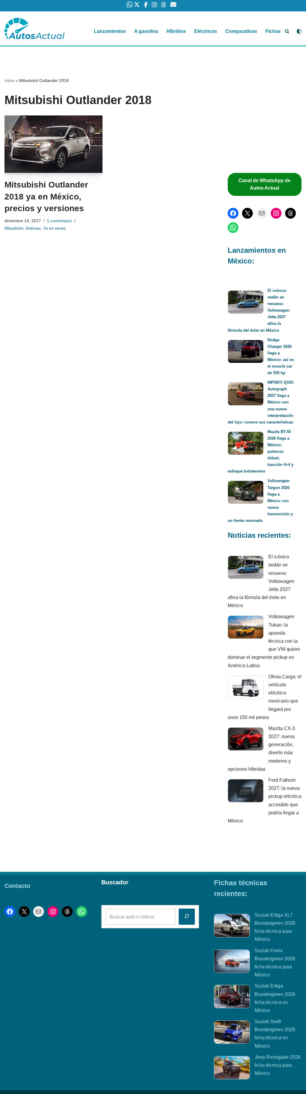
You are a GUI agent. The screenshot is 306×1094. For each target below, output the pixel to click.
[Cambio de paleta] (299, 31)
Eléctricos (205, 31)
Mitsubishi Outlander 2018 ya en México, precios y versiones (46, 196)
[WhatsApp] (233, 227)
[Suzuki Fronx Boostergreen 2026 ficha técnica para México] (232, 962)
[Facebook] (233, 213)
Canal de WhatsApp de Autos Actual (264, 184)
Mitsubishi (13, 228)
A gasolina (146, 31)
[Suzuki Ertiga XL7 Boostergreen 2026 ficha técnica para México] (232, 927)
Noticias (33, 228)
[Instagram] (276, 213)
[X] (247, 213)
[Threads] (290, 213)
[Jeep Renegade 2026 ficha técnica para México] (232, 1069)
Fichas (273, 31)
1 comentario (59, 220)
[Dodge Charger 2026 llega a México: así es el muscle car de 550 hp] (246, 352)
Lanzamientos (110, 31)
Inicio (9, 80)
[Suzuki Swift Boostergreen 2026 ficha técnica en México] (232, 1033)
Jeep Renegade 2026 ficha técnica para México (278, 1065)
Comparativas (241, 31)
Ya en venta (54, 228)
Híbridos (176, 31)
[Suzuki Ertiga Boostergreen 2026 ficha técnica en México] (232, 998)
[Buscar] (287, 31)
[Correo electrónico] (261, 213)
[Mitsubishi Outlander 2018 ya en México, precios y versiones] (53, 144)
